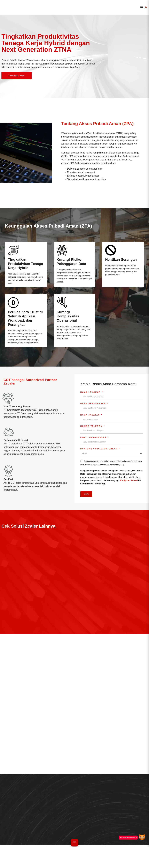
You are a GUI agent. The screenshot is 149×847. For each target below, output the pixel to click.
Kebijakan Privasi (129, 480)
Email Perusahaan (94, 438)
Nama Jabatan (90, 415)
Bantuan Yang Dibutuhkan (99, 449)
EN (141, 7)
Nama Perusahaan (93, 404)
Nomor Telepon (91, 426)
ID (146, 7)
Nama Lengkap (90, 392)
